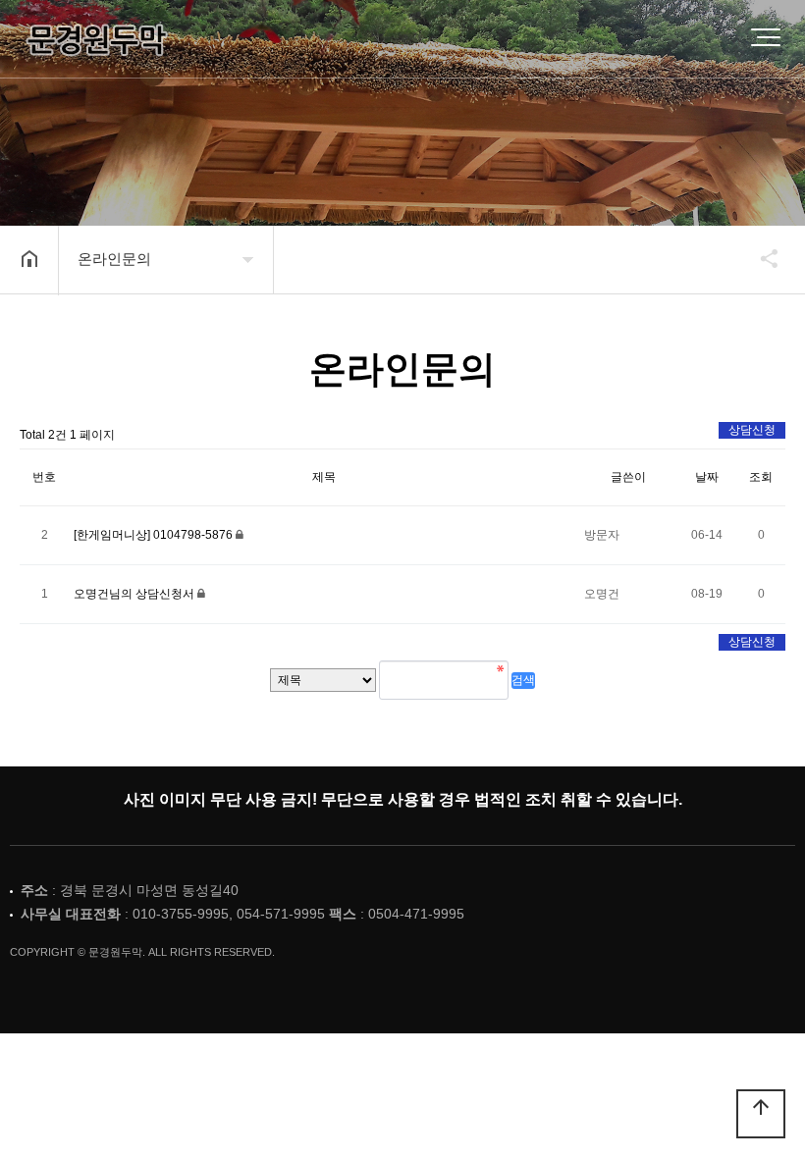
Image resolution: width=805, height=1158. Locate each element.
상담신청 (752, 430)
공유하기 (759, 258)
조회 (761, 477)
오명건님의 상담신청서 (135, 594)
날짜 (707, 477)
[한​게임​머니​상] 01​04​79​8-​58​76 (155, 535)
